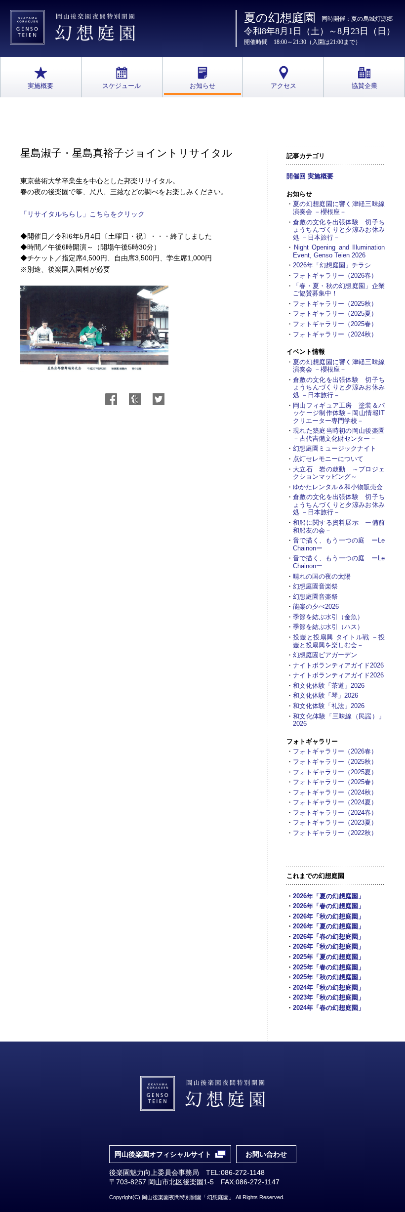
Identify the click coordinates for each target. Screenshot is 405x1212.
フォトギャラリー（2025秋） (335, 303)
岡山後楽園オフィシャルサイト (163, 1154)
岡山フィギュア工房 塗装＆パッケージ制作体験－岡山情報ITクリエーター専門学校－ (339, 413)
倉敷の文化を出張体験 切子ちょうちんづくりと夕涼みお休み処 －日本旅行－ (339, 229)
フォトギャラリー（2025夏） (335, 313)
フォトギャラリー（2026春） (335, 275)
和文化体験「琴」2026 (325, 695)
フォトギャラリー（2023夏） (335, 822)
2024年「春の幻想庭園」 (328, 1007)
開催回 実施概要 (309, 176)
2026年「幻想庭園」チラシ (332, 265)
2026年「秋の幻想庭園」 (328, 916)
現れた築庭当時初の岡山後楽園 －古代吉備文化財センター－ (339, 434)
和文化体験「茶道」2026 (328, 685)
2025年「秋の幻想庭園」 (328, 977)
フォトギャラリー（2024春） (335, 812)
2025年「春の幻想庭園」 (328, 967)
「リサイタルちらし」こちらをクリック (82, 214)
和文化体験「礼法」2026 (328, 706)
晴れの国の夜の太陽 (322, 576)
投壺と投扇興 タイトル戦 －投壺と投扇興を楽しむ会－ (339, 641)
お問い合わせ (266, 1154)
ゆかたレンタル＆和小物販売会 (338, 487)
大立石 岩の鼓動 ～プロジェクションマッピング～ (339, 473)
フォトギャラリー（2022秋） (335, 832)
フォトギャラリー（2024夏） (335, 802)
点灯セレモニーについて (328, 458)
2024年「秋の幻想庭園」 (328, 987)
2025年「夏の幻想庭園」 (328, 957)
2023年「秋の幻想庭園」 (328, 997)
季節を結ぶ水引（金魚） (328, 617)
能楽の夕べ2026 (316, 606)
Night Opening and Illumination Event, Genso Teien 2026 (339, 251)
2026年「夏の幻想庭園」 (328, 896)
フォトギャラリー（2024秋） (335, 334)
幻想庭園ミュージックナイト (334, 448)
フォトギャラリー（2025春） (335, 324)
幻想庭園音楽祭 (315, 586)
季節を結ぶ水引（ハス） (328, 626)
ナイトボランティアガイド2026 (338, 665)
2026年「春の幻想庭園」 (328, 906)
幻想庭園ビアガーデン (325, 655)
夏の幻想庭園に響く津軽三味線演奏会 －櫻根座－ (339, 207)
